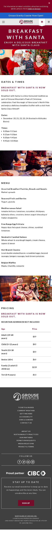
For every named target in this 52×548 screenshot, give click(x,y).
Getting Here (26, 414)
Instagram (33, 462)
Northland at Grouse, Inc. (26, 516)
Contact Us (26, 423)
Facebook (19, 462)
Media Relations (26, 444)
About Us (26, 431)
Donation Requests (26, 440)
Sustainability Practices (26, 434)
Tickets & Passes (26, 407)
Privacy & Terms (26, 447)
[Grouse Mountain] (26, 21)
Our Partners (26, 437)
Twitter (24, 462)
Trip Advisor (28, 462)
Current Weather (26, 411)
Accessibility (25, 417)
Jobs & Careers (26, 420)
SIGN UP (26, 503)
